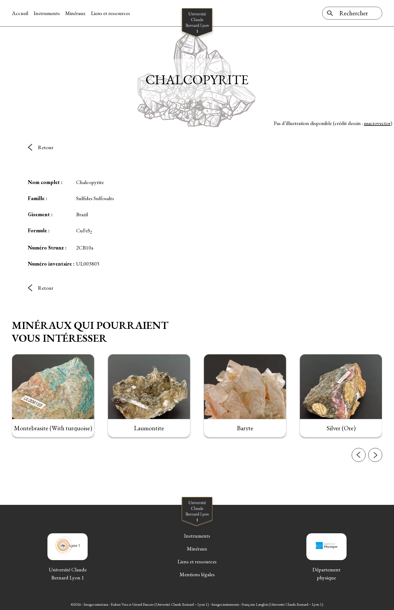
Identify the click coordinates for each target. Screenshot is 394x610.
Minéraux (75, 13)
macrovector (377, 123)
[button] (359, 455)
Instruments (47, 13)
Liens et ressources (110, 13)
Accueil (20, 13)
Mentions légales (197, 574)
